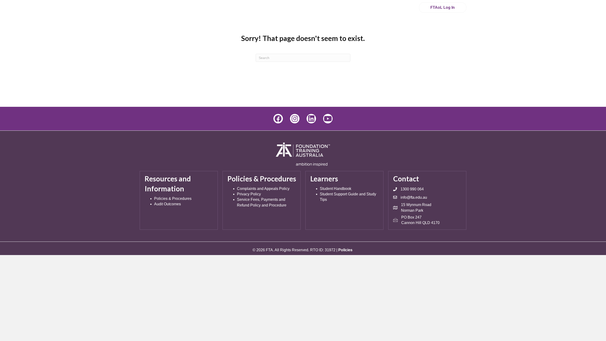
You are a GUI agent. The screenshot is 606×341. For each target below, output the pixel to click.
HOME (246, 26)
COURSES (269, 26)
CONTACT (453, 26)
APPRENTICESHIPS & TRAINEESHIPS (373, 26)
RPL (327, 26)
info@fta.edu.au (414, 197)
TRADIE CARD (303, 26)
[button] (278, 118)
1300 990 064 (387, 7)
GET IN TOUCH (329, 7)
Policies (345, 250)
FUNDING (424, 26)
